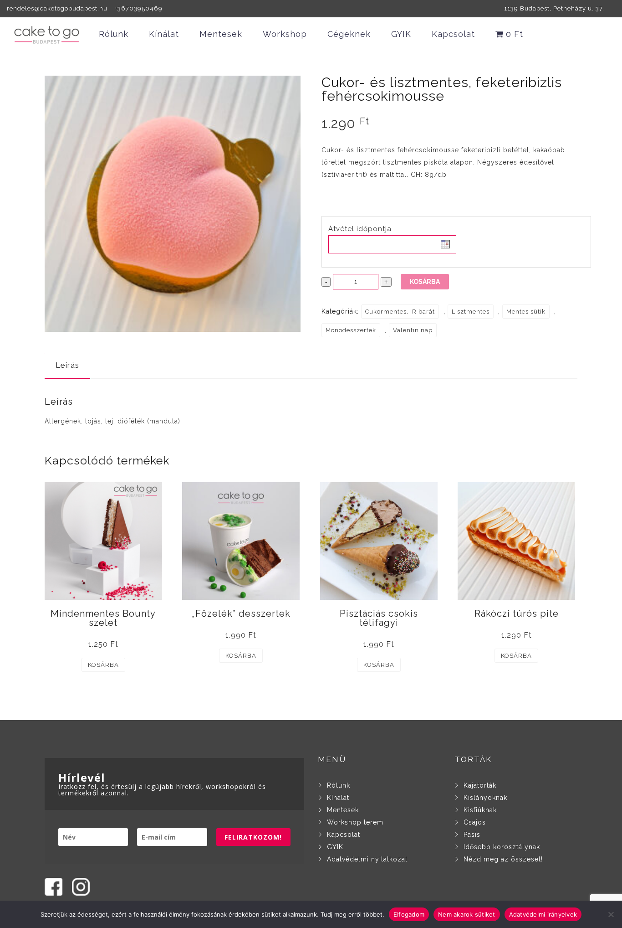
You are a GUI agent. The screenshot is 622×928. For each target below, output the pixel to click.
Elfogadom (408, 914)
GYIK (401, 34)
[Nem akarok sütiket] (610, 914)
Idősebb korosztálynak (502, 847)
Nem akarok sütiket (466, 914)
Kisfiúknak (480, 810)
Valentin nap (413, 330)
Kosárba (425, 281)
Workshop (285, 34)
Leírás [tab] (67, 365)
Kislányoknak (485, 797)
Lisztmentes (470, 311)
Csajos (475, 822)
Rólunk (113, 34)
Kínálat (164, 34)
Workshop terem (355, 822)
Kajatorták (480, 785)
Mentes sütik (526, 311)
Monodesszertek (351, 330)
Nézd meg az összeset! (503, 859)
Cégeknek (349, 34)
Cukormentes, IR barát (400, 311)
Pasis (472, 834)
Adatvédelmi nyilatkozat (367, 859)
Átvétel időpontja (360, 229)
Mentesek (220, 34)
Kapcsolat (453, 34)
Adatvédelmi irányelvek (543, 914)
